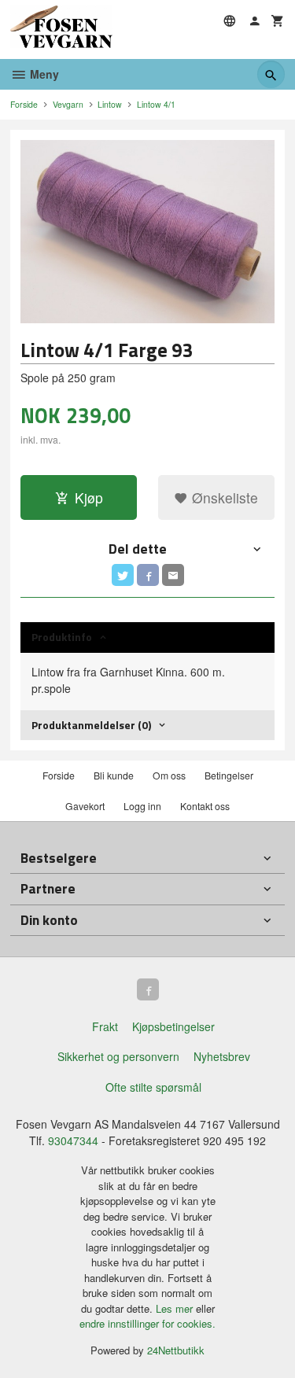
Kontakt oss (205, 805)
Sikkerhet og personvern (118, 1056)
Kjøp (89, 497)
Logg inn (142, 805)
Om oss (169, 775)
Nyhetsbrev (222, 1056)
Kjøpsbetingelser (173, 1026)
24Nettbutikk (176, 1350)
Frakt (105, 1026)
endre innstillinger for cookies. (147, 1323)
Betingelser (229, 775)
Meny (43, 74)
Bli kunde (114, 775)
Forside (24, 104)
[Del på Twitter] (123, 575)
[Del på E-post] (173, 575)
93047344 (73, 1140)
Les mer (176, 1308)
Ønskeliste (223, 497)
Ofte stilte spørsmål (153, 1087)
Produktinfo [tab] (61, 636)
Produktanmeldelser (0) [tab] (91, 725)
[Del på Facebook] (148, 575)
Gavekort (85, 805)
